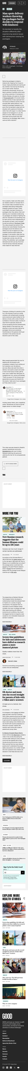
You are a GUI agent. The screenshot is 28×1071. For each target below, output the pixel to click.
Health (9, 9)
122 (14, 561)
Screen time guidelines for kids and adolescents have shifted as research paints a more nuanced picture (13, 642)
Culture (4, 1059)
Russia (9, 568)
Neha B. (13, 46)
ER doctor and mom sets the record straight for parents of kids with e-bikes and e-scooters (13, 696)
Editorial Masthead (8, 1041)
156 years (13, 572)
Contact (5, 1036)
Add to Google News (11, 463)
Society (4, 1051)
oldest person (17, 559)
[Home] (3, 9)
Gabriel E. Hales (12, 661)
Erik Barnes (5, 554)
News (4, 1049)
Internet (5, 834)
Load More (7, 760)
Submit (23, 873)
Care (4, 689)
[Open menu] (24, 3)
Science (5, 1054)
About (4, 1033)
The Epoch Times (19, 223)
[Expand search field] (19, 3)
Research (12, 534)
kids (24, 716)
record (4, 567)
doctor (16, 712)
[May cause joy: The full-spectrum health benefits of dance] (14, 970)
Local (4, 856)
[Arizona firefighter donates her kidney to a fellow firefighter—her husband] (14, 857)
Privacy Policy (13, 877)
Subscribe (12, 3)
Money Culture (7, 845)
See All (24, 898)
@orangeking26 (8, 98)
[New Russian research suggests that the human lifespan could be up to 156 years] (14, 826)
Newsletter (5, 1038)
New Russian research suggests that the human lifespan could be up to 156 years (12, 541)
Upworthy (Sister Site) (9, 1043)
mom (3, 714)
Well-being (12, 634)
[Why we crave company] (14, 995)
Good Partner (6, 657)
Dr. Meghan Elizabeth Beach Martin (12, 733)
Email (6, 869)
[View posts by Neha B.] (4, 47)
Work (4, 814)
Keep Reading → (7, 621)
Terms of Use (6, 877)
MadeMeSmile (6, 451)
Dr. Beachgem (16, 735)
